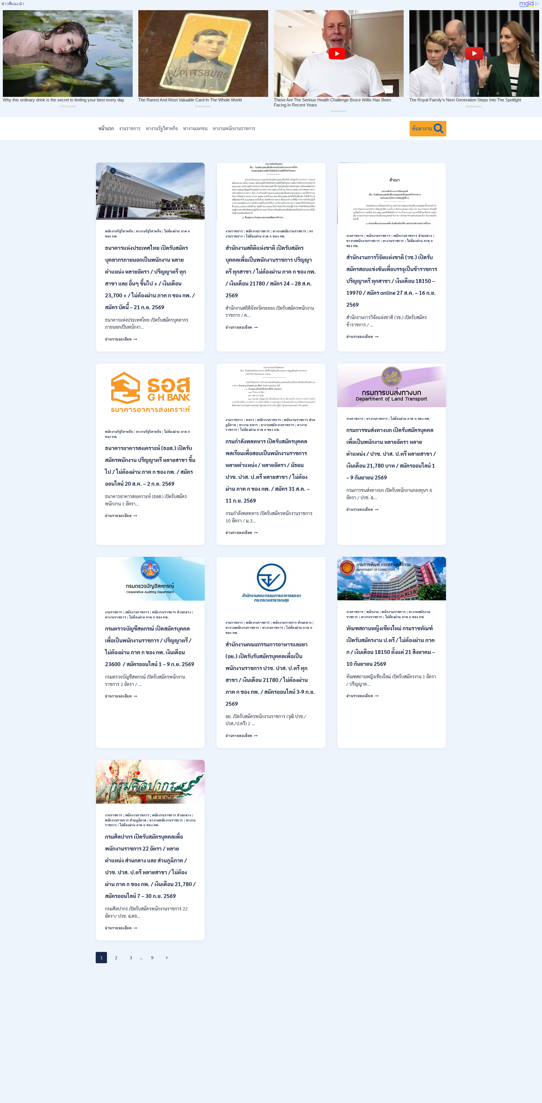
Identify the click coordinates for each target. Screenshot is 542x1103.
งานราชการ (130, 128)
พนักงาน (372, 612)
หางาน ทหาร (248, 425)
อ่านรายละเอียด (121, 339)
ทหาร (250, 420)
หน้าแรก (106, 128)
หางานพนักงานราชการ (234, 128)
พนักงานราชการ (258, 231)
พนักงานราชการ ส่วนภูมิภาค (126, 820)
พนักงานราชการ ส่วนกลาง (413, 236)
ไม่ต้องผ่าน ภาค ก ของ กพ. (265, 236)
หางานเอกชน (195, 128)
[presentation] (150, 191)
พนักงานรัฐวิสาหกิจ (119, 231)
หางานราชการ (393, 241)
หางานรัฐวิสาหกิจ (162, 128)
